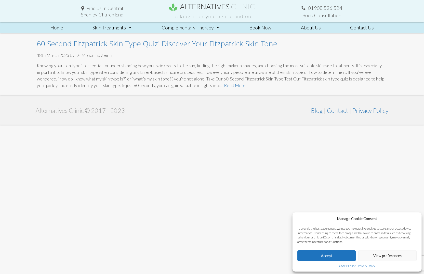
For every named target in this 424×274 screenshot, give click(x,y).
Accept (326, 255)
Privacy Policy (366, 266)
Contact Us (362, 27)
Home (56, 27)
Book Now (260, 27)
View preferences (387, 255)
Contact (338, 110)
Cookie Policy (347, 266)
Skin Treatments (109, 27)
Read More (235, 85)
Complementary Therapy (188, 27)
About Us (311, 27)
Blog (317, 110)
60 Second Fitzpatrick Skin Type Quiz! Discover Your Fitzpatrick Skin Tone (157, 44)
